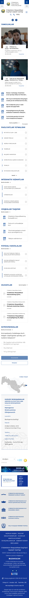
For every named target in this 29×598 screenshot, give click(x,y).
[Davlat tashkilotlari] (2, 2)
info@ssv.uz (19, 555)
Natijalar (14, 363)
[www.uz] (14, 574)
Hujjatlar (21, 536)
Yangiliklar (21, 54)
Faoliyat (21, 533)
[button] (27, 2)
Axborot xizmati (22, 540)
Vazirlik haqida (11, 533)
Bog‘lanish (14, 543)
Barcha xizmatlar (5, 182)
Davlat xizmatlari (10, 536)
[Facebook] (16, 20)
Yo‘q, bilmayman (10, 352)
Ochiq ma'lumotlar (8, 540)
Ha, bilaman (8, 348)
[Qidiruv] (11, 14)
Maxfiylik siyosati (14, 538)
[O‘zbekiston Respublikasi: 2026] (14, 469)
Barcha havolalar (5, 248)
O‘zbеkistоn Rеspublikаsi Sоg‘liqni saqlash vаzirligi (14, 549)
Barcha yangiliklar (13, 122)
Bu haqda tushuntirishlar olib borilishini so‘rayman (14, 343)
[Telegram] (13, 20)
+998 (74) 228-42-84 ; (12, 436)
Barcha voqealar (5, 212)
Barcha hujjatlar (22, 285)
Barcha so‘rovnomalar (6, 329)
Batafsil (13, 175)
